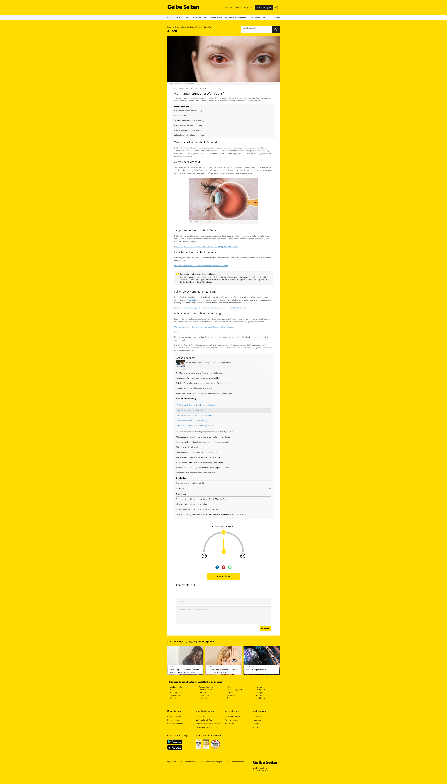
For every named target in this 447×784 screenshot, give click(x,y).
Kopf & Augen (208, 27)
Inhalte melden (238, 762)
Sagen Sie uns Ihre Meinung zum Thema (194, 610)
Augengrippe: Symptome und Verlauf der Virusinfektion (198, 378)
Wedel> (173, 698)
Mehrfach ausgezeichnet (208, 735)
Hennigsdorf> (175, 695)
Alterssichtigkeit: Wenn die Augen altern (192, 504)
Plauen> (230, 687)
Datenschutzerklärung (188, 762)
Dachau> (230, 692)
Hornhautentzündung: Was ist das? (191, 410)
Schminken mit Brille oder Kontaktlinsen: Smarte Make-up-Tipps (201, 499)
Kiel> (172, 689)
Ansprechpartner (174, 716)
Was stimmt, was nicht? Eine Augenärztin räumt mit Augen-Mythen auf (204, 432)
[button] (228, 7)
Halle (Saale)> (261, 689)
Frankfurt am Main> (207, 689)
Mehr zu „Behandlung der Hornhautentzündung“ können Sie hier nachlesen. (204, 327)
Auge (250, 148)
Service (238, 7)
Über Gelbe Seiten (205, 711)
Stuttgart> (260, 692)
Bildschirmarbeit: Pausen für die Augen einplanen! (196, 472)
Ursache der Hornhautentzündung (188, 125)
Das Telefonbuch (231, 720)
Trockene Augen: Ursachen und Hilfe (190, 483)
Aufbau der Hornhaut (182, 115)
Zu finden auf (260, 711)
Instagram (257, 716)
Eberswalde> (204, 695)
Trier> (229, 698)
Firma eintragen (263, 7)
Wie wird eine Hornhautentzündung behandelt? (196, 425)
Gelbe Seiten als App (204, 720)
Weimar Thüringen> (206, 687)
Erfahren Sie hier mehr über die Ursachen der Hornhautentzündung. (201, 265)
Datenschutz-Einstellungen (211, 762)
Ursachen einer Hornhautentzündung (192, 420)
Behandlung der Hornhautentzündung (189, 135)
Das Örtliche (229, 723)
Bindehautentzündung (196, 300)
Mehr (276, 18)
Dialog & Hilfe (174, 711)
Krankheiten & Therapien (194, 27)
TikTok (255, 727)
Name (180, 601)
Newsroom (200, 716)
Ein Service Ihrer (262, 769)
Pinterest (256, 723)
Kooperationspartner (232, 716)
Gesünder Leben (180, 27)
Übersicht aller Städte (176, 723)
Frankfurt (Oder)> (177, 692)
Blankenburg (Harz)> (235, 689)
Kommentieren (223, 576)
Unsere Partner (232, 711)
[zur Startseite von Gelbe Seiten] (266, 762)
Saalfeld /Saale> (176, 687)
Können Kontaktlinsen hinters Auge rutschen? (194, 388)
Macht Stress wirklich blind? (187, 447)
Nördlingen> (261, 698)
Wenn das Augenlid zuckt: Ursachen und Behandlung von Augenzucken (204, 393)
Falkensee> (231, 695)
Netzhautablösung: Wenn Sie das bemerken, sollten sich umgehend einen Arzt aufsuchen (211, 514)
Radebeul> (203, 698)
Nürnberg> (260, 687)
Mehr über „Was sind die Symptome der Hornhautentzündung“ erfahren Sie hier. (206, 246)
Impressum (171, 762)
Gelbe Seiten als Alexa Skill (206, 727)
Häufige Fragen (173, 720)
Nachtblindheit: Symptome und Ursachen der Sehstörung (199, 373)
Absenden (265, 628)
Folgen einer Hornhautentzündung (188, 130)
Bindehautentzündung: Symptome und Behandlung (197, 405)
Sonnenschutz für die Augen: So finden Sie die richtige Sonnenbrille (202, 467)
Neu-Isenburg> (262, 695)
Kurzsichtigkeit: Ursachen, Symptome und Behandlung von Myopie (202, 442)
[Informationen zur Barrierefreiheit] (277, 7)
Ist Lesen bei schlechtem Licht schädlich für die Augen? (197, 509)
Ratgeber (248, 7)
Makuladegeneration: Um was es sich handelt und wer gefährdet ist (203, 437)
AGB (227, 762)
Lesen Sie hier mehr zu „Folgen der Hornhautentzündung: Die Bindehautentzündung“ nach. (210, 308)
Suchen (228, 7)
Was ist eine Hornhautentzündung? (188, 110)
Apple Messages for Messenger (208, 723)
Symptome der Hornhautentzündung (189, 120)
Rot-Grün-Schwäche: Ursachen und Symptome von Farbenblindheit (203, 383)
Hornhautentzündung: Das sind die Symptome (195, 415)
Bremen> (202, 692)
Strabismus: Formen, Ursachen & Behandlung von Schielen (199, 462)
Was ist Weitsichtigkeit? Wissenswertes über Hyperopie (198, 457)
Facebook (257, 720)
